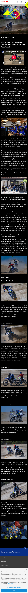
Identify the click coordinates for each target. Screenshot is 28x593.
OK (14, 590)
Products (3, 561)
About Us (3, 558)
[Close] (26, 569)
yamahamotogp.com (17, 551)
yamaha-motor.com (7, 551)
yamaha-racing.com (7, 552)
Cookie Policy (10, 583)
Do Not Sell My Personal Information (14, 587)
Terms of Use (4, 565)
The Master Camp (17, 552)
